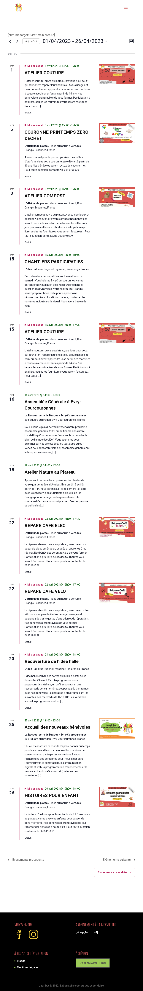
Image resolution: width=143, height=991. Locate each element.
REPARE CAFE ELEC (45, 525)
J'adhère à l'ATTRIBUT (93, 962)
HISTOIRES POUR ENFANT (52, 795)
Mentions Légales (28, 967)
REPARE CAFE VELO (45, 591)
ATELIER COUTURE (44, 72)
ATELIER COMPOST (45, 195)
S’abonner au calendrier (112, 872)
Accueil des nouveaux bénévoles (57, 727)
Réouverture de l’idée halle (52, 661)
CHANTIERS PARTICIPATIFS (54, 261)
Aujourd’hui (31, 41)
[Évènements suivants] (17, 41)
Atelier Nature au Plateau (50, 472)
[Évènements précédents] (10, 41)
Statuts (21, 960)
